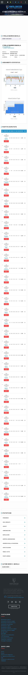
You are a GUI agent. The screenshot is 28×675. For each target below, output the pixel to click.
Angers (6, 291)
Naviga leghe (4, 632)
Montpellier (6, 181)
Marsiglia (6, 236)
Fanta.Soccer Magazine (7, 654)
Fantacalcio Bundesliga (7, 624)
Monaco (6, 323)
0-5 (6, 478)
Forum (2, 653)
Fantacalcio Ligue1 (5, 625)
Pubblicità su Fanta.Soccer (7, 659)
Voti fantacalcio (5, 636)
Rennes (6, 160)
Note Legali (23, 667)
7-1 (6, 326)
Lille (6, 171)
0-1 (6, 195)
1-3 (6, 173)
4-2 (6, 271)
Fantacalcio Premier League (8, 621)
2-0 (6, 184)
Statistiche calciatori (6, 639)
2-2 (6, 282)
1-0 (6, 260)
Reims (6, 313)
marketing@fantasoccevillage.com (15, 597)
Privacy (3, 668)
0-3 (6, 250)
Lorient (6, 193)
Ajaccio (6, 139)
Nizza (6, 204)
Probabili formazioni (6, 641)
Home (6, 14)
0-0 (6, 152)
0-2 (6, 336)
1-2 (6, 239)
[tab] (15, 138)
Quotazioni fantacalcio (7, 638)
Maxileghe (3, 633)
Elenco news (5, 567)
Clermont (6, 226)
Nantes (5, 279)
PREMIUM (3, 661)
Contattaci (14, 606)
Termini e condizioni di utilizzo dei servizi (16, 668)
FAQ (2, 658)
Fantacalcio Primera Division (8, 622)
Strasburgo (6, 269)
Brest (6, 214)
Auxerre (6, 257)
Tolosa (6, 301)
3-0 (6, 369)
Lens (6, 150)
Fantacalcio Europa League (8, 630)
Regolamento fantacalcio (7, 635)
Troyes (6, 389)
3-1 (6, 434)
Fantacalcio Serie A (6, 619)
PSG (6, 247)
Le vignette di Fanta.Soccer (8, 656)
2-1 (6, 141)
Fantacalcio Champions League (9, 629)
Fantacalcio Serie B (6, 627)
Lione (6, 138)
